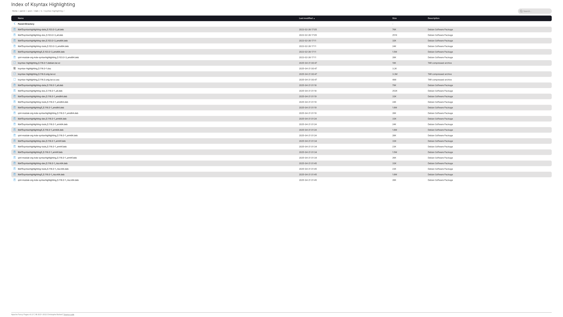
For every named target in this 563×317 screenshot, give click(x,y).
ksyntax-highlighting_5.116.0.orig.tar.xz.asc (39, 79)
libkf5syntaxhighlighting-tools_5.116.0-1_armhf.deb (42, 146)
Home (14, 11)
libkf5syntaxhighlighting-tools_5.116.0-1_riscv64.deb (43, 169)
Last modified (306, 18)
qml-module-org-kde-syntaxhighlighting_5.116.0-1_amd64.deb (48, 113)
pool (30, 11)
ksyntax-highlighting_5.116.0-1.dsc (34, 68)
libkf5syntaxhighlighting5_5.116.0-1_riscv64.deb (41, 174)
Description (434, 18)
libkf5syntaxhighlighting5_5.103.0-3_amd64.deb (41, 51)
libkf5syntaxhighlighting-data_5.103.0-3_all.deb (41, 29)
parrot (22, 11)
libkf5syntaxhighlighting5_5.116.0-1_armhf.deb (40, 152)
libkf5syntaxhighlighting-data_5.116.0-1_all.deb (40, 85)
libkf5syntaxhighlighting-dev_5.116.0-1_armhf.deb (42, 141)
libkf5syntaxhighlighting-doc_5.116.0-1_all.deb (40, 91)
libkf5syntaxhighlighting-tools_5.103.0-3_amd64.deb (43, 46)
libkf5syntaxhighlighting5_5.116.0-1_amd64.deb (41, 107)
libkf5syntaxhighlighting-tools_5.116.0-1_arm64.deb (43, 124)
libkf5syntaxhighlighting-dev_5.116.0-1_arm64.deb (42, 118)
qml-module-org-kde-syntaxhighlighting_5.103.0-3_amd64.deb (48, 57)
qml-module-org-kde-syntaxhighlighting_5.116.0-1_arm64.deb (48, 135)
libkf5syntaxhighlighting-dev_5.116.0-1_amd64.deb (42, 96)
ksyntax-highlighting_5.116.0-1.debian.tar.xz (39, 63)
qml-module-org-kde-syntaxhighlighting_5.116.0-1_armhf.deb (47, 157)
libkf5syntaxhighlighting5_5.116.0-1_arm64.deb (40, 130)
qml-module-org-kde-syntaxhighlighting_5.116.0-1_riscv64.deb (48, 180)
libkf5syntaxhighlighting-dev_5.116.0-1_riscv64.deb (43, 163)
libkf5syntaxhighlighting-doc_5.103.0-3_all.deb (40, 35)
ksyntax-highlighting (53, 11)
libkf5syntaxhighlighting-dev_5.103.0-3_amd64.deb (43, 40)
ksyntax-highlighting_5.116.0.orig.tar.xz (37, 74)
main (36, 11)
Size (394, 18)
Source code (69, 314)
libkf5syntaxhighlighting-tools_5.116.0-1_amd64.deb (43, 102)
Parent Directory (26, 24)
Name (21, 18)
